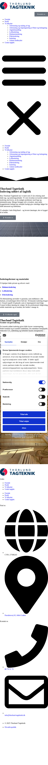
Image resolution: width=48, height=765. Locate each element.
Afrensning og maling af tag (19, 26)
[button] (24, 94)
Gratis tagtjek (9, 43)
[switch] (42, 389)
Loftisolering (14, 32)
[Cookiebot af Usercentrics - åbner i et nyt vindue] (35, 335)
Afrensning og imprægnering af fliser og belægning (28, 28)
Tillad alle (24, 414)
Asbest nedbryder (15, 40)
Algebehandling (15, 30)
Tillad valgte (24, 421)
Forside (7, 19)
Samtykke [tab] (9, 342)
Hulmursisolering (15, 34)
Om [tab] (39, 342)
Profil (7, 21)
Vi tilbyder (8, 24)
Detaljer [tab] (24, 342)
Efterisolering (14, 36)
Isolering (12, 38)
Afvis (24, 428)
